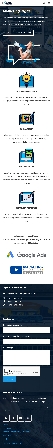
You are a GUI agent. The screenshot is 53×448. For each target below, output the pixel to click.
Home (5, 424)
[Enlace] (7, 3)
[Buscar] (43, 3)
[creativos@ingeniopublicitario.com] (5, 293)
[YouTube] (20, 418)
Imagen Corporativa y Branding (16, 431)
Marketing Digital (10, 435)
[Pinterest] (28, 418)
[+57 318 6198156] (5, 298)
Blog (5, 438)
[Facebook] (6, 418)
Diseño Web (8, 428)
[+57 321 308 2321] (5, 301)
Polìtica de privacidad (12, 443)
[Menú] (38, 3)
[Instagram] (13, 418)
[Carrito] (48, 3)
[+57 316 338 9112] (5, 305)
